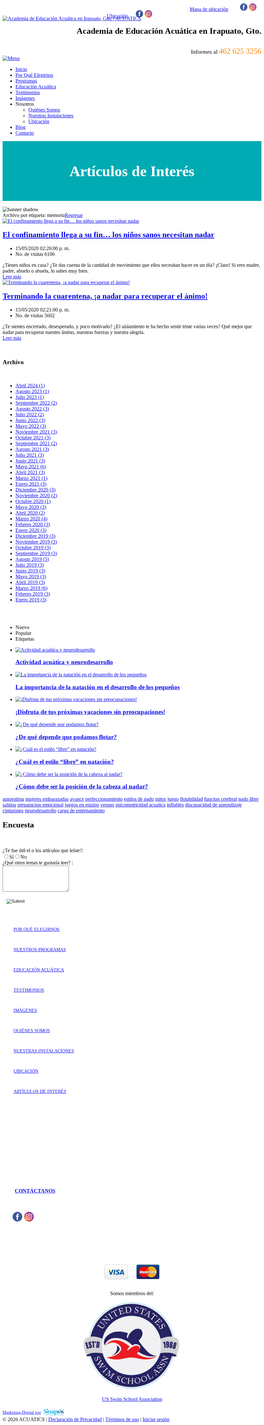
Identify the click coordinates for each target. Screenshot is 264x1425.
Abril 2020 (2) (30, 513)
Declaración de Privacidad (75, 1419)
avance (77, 799)
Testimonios (29, 990)
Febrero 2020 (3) (32, 524)
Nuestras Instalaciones (44, 1051)
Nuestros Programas (40, 949)
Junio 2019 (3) (30, 570)
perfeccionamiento (104, 799)
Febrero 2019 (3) (32, 594)
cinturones (13, 810)
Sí (11, 857)
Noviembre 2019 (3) (36, 542)
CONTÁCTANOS (35, 1191)
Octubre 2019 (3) (33, 547)
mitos (160, 799)
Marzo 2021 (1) (31, 478)
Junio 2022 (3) (30, 420)
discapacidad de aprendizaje (213, 804)
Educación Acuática (39, 970)
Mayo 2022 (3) (30, 426)
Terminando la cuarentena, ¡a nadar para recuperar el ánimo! (105, 296)
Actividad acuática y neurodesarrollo (64, 662)
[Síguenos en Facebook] (244, 9)
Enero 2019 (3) (30, 599)
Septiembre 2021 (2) (36, 443)
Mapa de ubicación (209, 9)
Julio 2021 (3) (29, 455)
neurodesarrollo (40, 810)
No (23, 857)
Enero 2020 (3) (30, 530)
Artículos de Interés (40, 1091)
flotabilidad (191, 799)
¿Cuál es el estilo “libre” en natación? (64, 761)
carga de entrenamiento (81, 810)
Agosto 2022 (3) (32, 408)
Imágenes (25, 1010)
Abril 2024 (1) (30, 385)
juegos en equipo (82, 804)
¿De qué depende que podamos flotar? (66, 737)
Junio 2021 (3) (30, 461)
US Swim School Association (132, 1399)
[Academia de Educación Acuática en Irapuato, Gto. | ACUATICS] (72, 18)
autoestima (13, 799)
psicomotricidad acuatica (140, 804)
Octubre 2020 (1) (33, 501)
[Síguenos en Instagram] (253, 9)
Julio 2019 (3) (29, 565)
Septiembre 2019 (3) (36, 553)
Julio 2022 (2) (29, 414)
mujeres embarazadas (47, 799)
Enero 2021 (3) (30, 484)
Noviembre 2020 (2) (36, 495)
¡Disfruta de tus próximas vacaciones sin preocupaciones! (90, 711)
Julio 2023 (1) (29, 397)
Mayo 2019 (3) (30, 576)
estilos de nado (139, 799)
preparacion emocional (40, 804)
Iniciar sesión (156, 1419)
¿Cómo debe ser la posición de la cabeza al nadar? (81, 786)
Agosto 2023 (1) (32, 391)
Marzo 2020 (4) (31, 518)
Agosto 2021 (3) (32, 449)
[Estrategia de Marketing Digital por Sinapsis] (54, 1412)
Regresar (74, 215)
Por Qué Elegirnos (37, 929)
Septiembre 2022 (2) (36, 403)
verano (107, 804)
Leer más (12, 276)
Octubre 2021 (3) (33, 437)
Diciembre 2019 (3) (35, 536)
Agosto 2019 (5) (32, 559)
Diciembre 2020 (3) (35, 489)
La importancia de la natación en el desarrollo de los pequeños (97, 687)
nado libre (248, 799)
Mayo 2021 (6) (30, 466)
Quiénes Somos (32, 1030)
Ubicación (26, 1071)
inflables (175, 804)
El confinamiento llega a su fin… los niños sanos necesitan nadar (108, 234)
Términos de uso (122, 1419)
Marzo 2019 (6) (31, 588)
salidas (9, 804)
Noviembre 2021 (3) (36, 432)
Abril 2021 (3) (30, 472)
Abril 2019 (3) (30, 582)
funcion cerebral (220, 799)
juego (173, 799)
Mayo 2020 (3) (30, 507)
